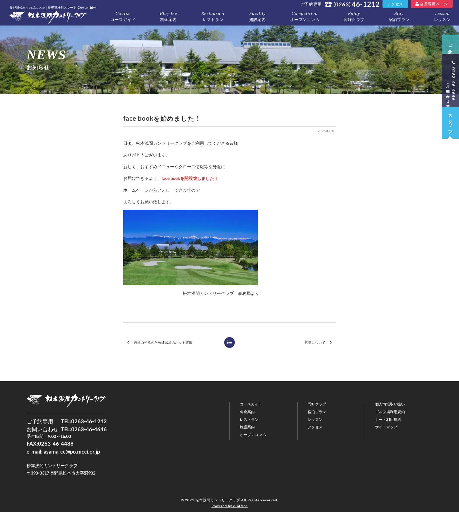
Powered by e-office (229, 506)
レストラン (213, 16)
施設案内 (257, 16)
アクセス (395, 4)
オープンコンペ (304, 16)
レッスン (442, 16)
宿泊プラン (399, 16)
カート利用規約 (388, 419)
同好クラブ (354, 16)
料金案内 (168, 16)
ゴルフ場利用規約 (390, 412)
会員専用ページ (434, 4)
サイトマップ (386, 427)
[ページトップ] (438, 491)
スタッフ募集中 (450, 122)
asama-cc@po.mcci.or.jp (72, 451)
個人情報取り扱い (390, 404)
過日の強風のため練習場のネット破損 (163, 342)
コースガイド (122, 16)
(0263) (356, 4)
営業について (315, 342)
